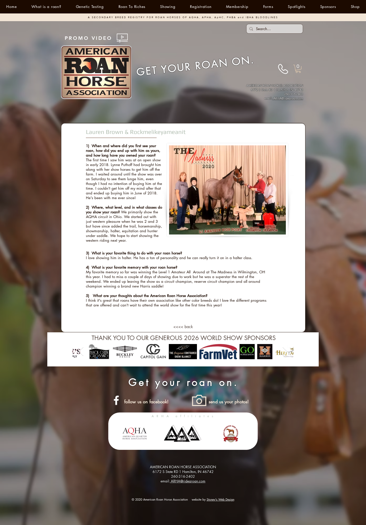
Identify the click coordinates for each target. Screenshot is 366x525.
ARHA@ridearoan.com (287, 98)
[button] (168, 6)
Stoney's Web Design (220, 499)
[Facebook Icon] (116, 400)
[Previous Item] (81, 351)
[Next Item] (285, 351)
